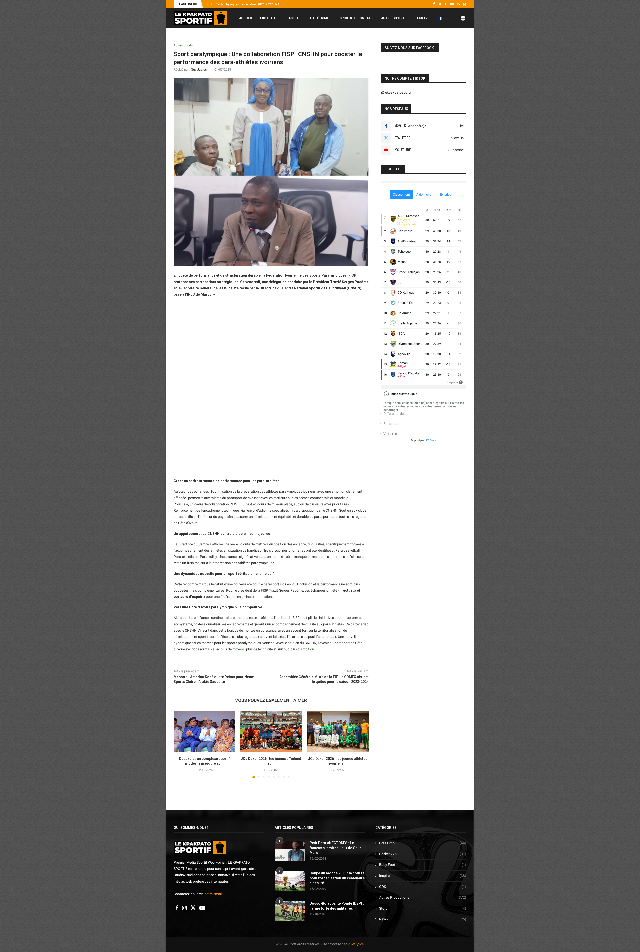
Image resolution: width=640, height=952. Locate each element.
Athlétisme (319, 18)
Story (422, 908)
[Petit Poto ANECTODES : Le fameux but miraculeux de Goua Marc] (290, 851)
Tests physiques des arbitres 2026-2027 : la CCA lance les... (258, 4)
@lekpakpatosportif (396, 92)
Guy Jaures (199, 69)
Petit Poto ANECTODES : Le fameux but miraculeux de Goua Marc (336, 848)
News (422, 919)
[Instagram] (439, 4)
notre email (213, 894)
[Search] (463, 39)
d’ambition (306, 649)
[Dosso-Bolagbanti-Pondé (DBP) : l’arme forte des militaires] (290, 911)
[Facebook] (434, 4)
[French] (442, 18)
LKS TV (422, 18)
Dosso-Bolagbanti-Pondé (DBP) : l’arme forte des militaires (337, 905)
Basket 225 (422, 854)
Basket (293, 18)
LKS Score (430, 440)
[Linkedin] (458, 4)
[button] (207, 4)
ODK (422, 887)
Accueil (246, 18)
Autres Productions (422, 897)
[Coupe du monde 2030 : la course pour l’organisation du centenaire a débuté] (290, 881)
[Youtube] (452, 4)
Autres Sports (393, 18)
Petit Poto (422, 843)
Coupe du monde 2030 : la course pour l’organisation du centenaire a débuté (337, 878)
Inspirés (422, 876)
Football (268, 18)
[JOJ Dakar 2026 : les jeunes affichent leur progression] (271, 731)
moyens (238, 649)
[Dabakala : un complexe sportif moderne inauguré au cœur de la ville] (205, 731)
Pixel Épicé (356, 944)
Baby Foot (422, 865)
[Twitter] (445, 4)
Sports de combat (355, 18)
